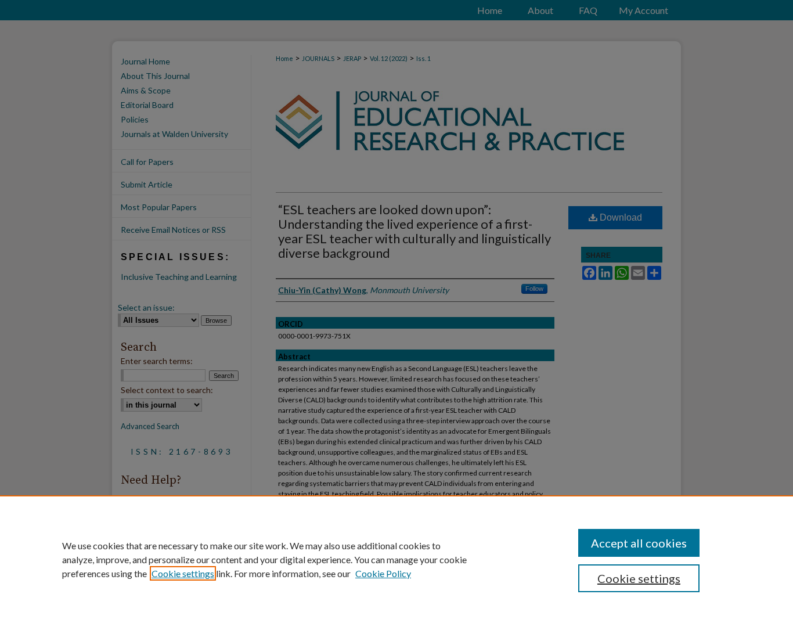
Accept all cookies (639, 543)
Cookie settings (183, 573)
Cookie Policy (383, 573)
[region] (396, 559)
